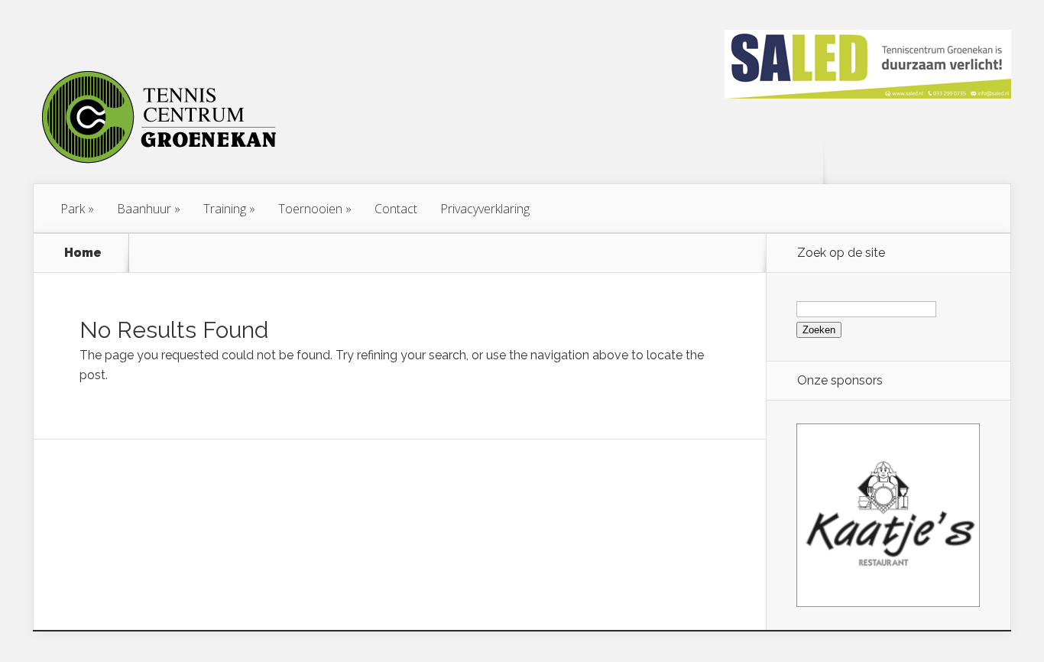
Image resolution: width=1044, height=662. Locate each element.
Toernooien (310, 208)
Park (72, 208)
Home (83, 253)
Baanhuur (144, 208)
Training (224, 208)
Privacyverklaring (485, 208)
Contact (395, 208)
